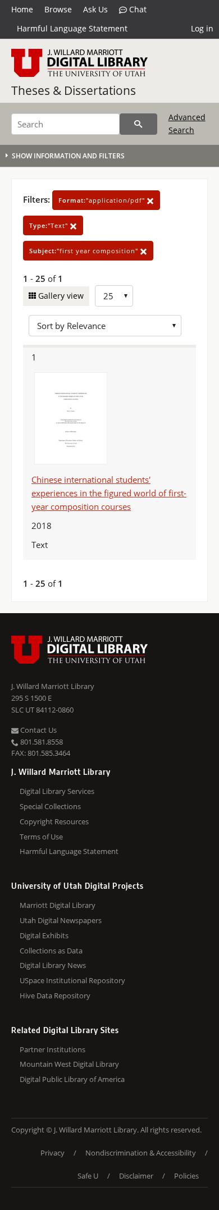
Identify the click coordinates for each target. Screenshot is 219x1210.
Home (22, 9)
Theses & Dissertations (73, 90)
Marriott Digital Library (57, 905)
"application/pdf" (102, 200)
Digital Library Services (57, 791)
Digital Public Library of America (72, 1079)
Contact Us (38, 730)
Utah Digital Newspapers (61, 920)
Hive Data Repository (55, 995)
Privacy (52, 1153)
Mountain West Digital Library (69, 1064)
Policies (186, 1176)
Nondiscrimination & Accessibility (140, 1153)
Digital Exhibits (44, 935)
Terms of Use (41, 837)
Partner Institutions (52, 1049)
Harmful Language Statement (72, 28)
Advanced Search (187, 123)
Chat (137, 9)
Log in (202, 28)
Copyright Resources (54, 821)
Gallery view (60, 295)
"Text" (49, 225)
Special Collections (50, 806)
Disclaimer (136, 1176)
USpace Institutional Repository (72, 980)
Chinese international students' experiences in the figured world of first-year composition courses (108, 493)
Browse (58, 9)
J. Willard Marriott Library (52, 686)
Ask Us (95, 9)
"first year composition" (84, 250)
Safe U (87, 1176)
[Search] (138, 124)
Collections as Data (51, 951)
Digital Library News (53, 965)
